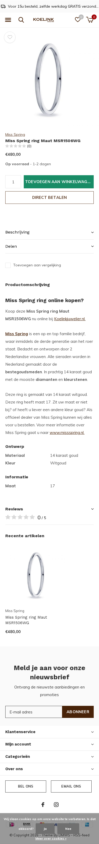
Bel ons (25, 786)
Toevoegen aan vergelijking (37, 265)
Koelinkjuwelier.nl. (70, 318)
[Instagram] (56, 804)
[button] (8, 20)
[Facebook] (42, 804)
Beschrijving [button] (17, 232)
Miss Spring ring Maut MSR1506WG (26, 620)
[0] (89, 20)
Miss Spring (15, 134)
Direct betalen (49, 197)
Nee (68, 829)
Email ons (71, 786)
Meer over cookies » (51, 838)
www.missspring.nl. (67, 432)
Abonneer (78, 711)
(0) (29, 146)
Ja (45, 829)
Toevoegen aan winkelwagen (59, 181)
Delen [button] (11, 246)
